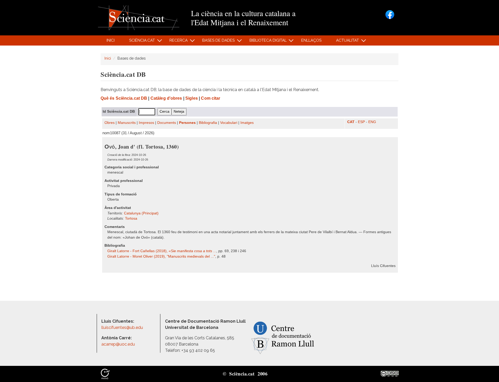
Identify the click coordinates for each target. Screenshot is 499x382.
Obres (109, 123)
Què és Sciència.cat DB (124, 98)
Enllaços (311, 40)
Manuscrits (127, 123)
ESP (361, 122)
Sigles (191, 98)
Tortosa (131, 218)
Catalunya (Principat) (141, 213)
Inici (111, 40)
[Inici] (139, 17)
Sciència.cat (139, 42)
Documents (166, 123)
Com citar (210, 98)
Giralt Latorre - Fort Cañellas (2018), (161, 251)
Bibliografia (208, 123)
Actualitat (344, 42)
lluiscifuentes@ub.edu (122, 327)
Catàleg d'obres (166, 98)
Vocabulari (228, 123)
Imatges (247, 123)
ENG (372, 122)
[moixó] (105, 373)
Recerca (176, 42)
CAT (350, 122)
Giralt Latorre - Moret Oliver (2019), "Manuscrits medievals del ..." (161, 256)
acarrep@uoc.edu (118, 344)
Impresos (146, 123)
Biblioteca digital (265, 42)
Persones (187, 123)
